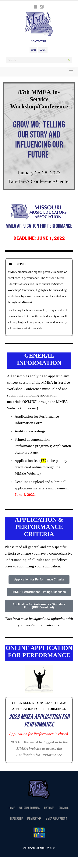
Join (33, 50)
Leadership (16, 819)
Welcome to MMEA (29, 808)
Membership (34, 819)
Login (43, 50)
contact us (38, 41)
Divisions (64, 808)
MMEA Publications (56, 819)
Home (12, 808)
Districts (49, 808)
